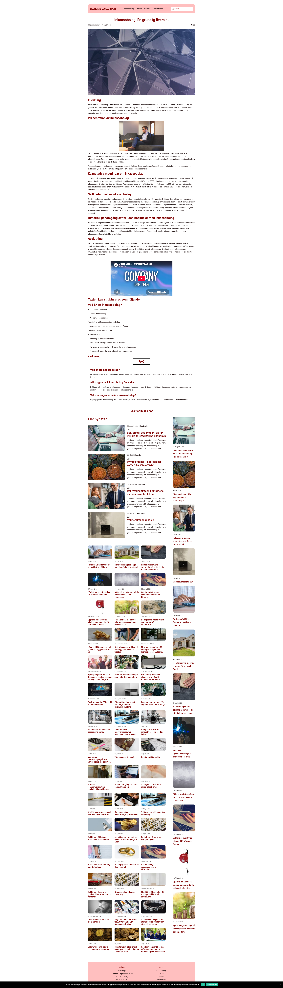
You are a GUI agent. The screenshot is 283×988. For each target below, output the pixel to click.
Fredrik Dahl (140, 484)
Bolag (193, 25)
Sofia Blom (140, 513)
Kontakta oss (158, 9)
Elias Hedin (143, 426)
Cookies (147, 9)
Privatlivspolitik (212, 984)
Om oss (139, 9)
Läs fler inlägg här (141, 410)
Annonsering (129, 9)
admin (138, 455)
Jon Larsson (106, 25)
